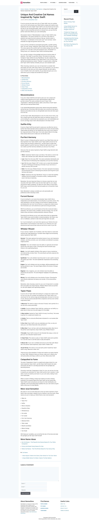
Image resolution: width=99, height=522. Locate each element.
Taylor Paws (25, 86)
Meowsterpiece (26, 77)
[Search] (76, 11)
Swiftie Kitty (25, 79)
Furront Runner (25, 83)
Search (65, 9)
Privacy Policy (64, 508)
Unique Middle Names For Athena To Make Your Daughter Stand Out (70, 28)
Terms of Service (64, 510)
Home (22, 9)
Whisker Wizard (26, 85)
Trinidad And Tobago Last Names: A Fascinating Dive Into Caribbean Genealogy (71, 33)
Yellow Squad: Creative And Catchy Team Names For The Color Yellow (39, 455)
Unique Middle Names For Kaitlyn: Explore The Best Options (37, 458)
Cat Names (39, 9)
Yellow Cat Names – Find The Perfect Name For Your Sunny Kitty (38, 448)
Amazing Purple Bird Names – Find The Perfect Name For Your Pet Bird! (71, 39)
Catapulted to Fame (27, 88)
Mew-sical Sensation (27, 90)
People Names (43, 2)
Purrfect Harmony (26, 81)
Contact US (63, 506)
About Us (62, 503)
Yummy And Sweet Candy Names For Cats (32, 446)
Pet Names (52, 2)
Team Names (71, 2)
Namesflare (26, 2)
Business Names (63, 2)
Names (26, 9)
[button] (76, 2)
